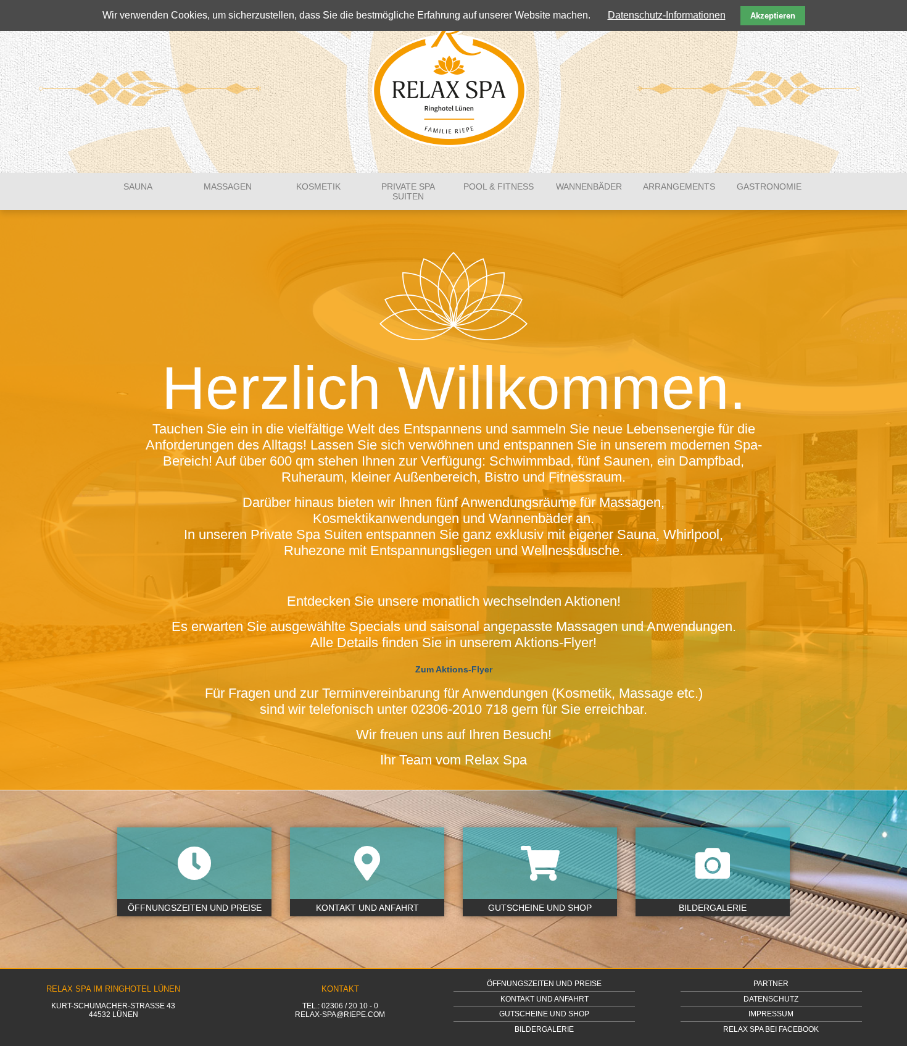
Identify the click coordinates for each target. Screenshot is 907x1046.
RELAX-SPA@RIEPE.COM (340, 1014)
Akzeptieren (772, 15)
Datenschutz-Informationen (667, 15)
